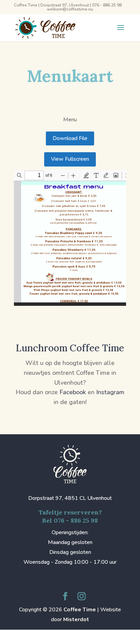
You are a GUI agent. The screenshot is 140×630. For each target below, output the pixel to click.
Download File (70, 138)
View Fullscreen (70, 159)
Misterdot (76, 619)
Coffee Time (80, 609)
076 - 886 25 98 (107, 5)
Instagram (110, 392)
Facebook (72, 392)
